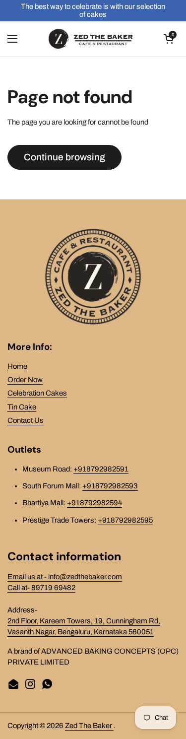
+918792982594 (94, 503)
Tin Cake (21, 407)
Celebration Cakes (37, 393)
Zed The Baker (89, 726)
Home (17, 366)
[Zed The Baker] (91, 39)
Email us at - (27, 577)
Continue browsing (64, 157)
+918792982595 (125, 520)
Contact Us (25, 420)
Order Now (25, 380)
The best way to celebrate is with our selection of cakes (93, 10)
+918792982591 (100, 469)
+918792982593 (110, 486)
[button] (169, 39)
